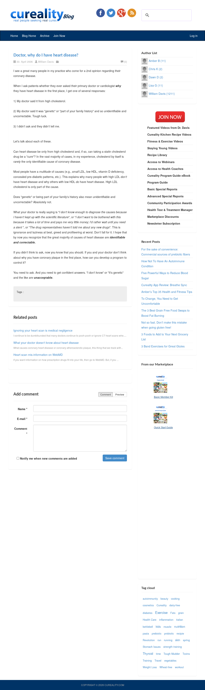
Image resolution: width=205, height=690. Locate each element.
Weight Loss (150, 667)
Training (147, 660)
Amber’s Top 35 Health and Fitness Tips (166, 292)
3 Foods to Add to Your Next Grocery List (164, 336)
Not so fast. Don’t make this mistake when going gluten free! (164, 324)
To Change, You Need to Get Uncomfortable (159, 301)
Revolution (149, 640)
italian (179, 619)
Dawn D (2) (156, 77)
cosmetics (148, 605)
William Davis (46, 62)
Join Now (59, 36)
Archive (44, 36)
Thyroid (148, 653)
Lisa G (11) (156, 85)
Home (14, 36)
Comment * (20, 431)
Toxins (186, 654)
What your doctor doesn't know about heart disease (46, 343)
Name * (22, 409)
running (168, 640)
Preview (119, 394)
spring (186, 640)
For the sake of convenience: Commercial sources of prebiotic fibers (165, 251)
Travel (158, 660)
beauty (164, 598)
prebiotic (156, 633)
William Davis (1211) (162, 94)
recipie (180, 633)
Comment (105, 394)
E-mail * (22, 419)
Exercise (161, 612)
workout (179, 667)
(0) (125, 62)
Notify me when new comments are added (48, 458)
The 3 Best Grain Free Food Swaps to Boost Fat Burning (165, 312)
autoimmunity (150, 598)
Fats (172, 613)
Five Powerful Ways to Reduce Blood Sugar (164, 275)
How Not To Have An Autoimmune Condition (163, 263)
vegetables (170, 660)
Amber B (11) (157, 61)
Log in (194, 36)
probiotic (169, 633)
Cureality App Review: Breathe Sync (164, 285)
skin (177, 640)
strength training (172, 647)
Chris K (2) (155, 69)
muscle (167, 626)
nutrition (179, 626)
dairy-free (174, 605)
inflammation (166, 619)
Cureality (162, 605)
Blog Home (29, 36)
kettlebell (148, 626)
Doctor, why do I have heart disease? (45, 55)
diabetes (147, 613)
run (159, 640)
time (158, 654)
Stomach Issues (152, 647)
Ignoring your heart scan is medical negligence (42, 330)
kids (158, 626)
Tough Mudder (172, 654)
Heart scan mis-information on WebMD (38, 355)
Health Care (149, 619)
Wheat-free (166, 667)
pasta (146, 633)
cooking (175, 598)
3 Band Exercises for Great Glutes (163, 346)
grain (181, 613)
